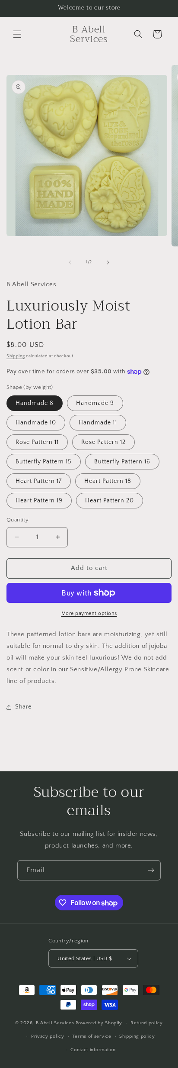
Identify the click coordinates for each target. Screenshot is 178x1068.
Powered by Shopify (99, 1023)
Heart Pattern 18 (107, 481)
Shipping (15, 356)
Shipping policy (137, 1036)
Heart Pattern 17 (39, 481)
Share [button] (23, 706)
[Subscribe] (150, 870)
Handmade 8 (35, 403)
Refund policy (146, 1023)
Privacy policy (47, 1036)
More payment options (89, 613)
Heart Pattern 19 (39, 500)
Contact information (92, 1049)
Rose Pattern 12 (103, 442)
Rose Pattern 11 (37, 442)
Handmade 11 (98, 422)
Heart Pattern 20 (109, 500)
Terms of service (91, 1036)
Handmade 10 (36, 422)
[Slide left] (69, 262)
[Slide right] (108, 262)
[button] (17, 34)
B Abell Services (55, 1023)
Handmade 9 (95, 403)
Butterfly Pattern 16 (122, 461)
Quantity (17, 520)
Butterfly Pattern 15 (44, 461)
